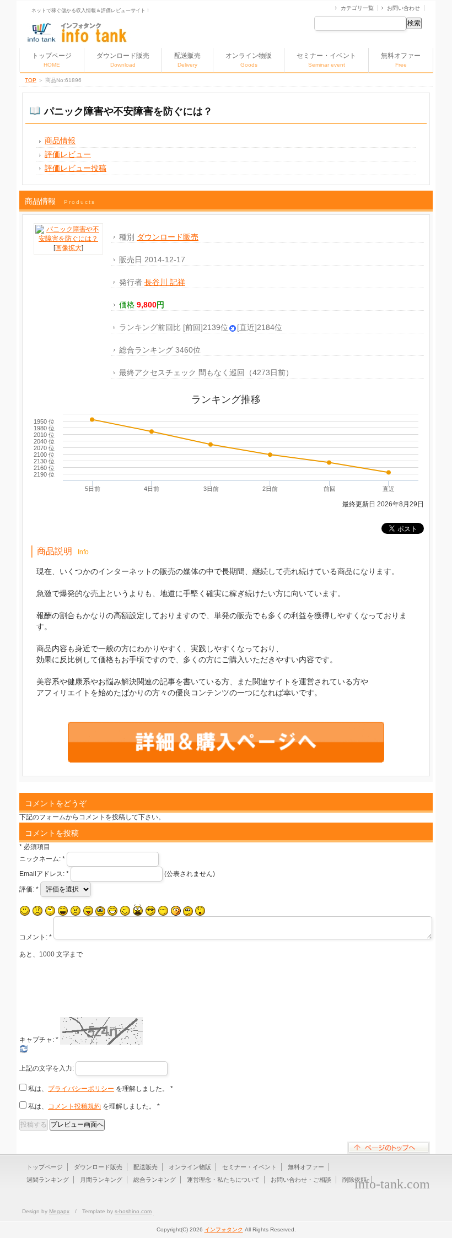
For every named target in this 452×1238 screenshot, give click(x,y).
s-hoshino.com (133, 1211)
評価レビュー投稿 (75, 168)
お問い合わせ (403, 8)
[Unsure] (188, 911)
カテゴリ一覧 (357, 8)
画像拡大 (68, 248)
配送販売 (187, 60)
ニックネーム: (42, 859)
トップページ (52, 60)
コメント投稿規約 (74, 1106)
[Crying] (100, 911)
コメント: (35, 937)
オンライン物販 (248, 60)
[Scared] (137, 910)
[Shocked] (200, 910)
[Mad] (75, 910)
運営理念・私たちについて (223, 1179)
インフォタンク (224, 1229)
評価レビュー (68, 154)
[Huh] (50, 910)
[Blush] (175, 910)
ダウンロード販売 (122, 60)
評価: (29, 889)
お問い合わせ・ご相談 (301, 1179)
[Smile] (24, 910)
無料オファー (401, 60)
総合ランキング (154, 1179)
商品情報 (60, 140)
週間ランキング (47, 1179)
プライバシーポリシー (81, 1089)
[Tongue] (88, 910)
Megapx (59, 1211)
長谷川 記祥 (164, 282)
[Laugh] (62, 910)
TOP (30, 80)
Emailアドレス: (44, 874)
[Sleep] (163, 910)
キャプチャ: (38, 1040)
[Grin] (112, 910)
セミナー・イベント (326, 60)
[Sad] (37, 910)
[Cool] (150, 910)
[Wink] (125, 910)
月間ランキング (101, 1179)
